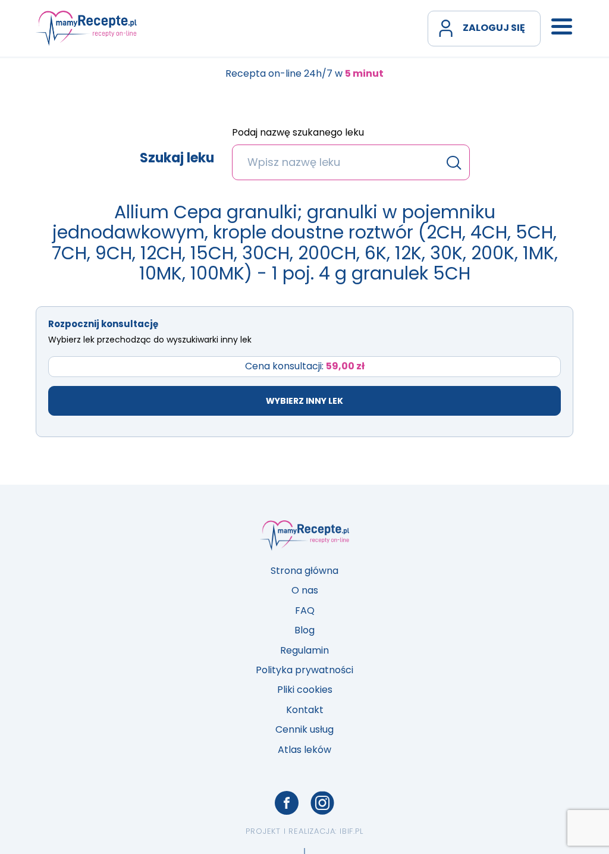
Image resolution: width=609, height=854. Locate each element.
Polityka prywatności (304, 670)
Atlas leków (304, 749)
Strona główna (304, 570)
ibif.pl (351, 831)
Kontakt (305, 710)
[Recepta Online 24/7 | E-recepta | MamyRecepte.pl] (86, 28)
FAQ (305, 610)
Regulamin (304, 650)
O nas (304, 590)
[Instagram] (322, 803)
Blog (304, 630)
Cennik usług (304, 729)
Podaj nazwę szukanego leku (298, 133)
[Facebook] (287, 803)
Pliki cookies (304, 689)
